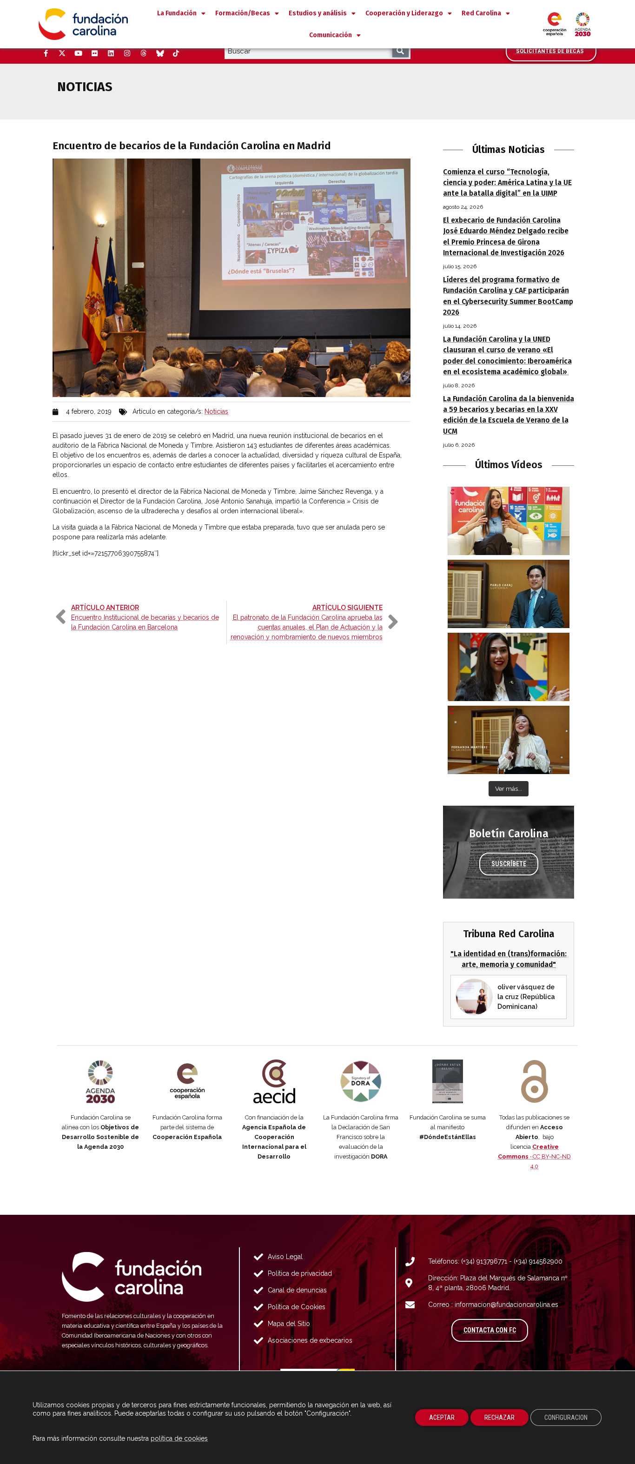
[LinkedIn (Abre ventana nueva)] (111, 53)
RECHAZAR (499, 1417)
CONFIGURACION (566, 1417)
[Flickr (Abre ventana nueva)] (94, 53)
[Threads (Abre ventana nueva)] (143, 53)
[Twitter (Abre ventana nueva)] (62, 53)
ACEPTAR (442, 1417)
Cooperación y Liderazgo (404, 13)
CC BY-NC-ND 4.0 (534, 1156)
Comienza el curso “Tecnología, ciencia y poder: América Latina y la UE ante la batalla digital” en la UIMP (507, 183)
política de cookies (179, 1438)
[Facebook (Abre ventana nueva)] (46, 53)
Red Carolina (481, 13)
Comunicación (330, 35)
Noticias (216, 411)
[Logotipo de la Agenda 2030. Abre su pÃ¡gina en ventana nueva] (100, 1081)
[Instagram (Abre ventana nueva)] (127, 53)
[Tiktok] (176, 53)
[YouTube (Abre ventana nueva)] (78, 53)
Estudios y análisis (318, 13)
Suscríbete (508, 864)
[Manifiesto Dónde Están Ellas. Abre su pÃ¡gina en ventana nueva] (448, 1081)
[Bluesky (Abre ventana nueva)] (159, 53)
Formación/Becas (242, 13)
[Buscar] (400, 51)
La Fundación (177, 13)
